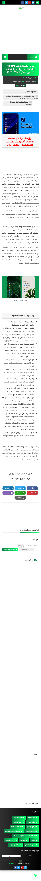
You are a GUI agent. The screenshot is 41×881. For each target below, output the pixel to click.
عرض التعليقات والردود (10, 549)
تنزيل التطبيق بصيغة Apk (20, 478)
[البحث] (3, 2)
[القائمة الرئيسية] (5, 57)
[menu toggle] (37, 2)
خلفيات (33, 840)
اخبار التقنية (32, 817)
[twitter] (26, 2)
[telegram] (33, 2)
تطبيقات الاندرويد (17, 81)
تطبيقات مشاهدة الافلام (12, 831)
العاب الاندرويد (18, 817)
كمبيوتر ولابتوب (10, 840)
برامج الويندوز (31, 826)
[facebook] (22, 2)
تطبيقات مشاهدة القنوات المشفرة (25, 835)
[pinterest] (29, 2)
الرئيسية (31, 57)
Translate (35, 856)
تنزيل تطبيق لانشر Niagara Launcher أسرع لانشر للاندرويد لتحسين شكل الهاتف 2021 (21, 97)
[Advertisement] (20, 31)
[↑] (20, 861)
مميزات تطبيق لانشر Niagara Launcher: (21, 103)
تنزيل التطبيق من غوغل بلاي (20, 473)
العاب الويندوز (17, 822)
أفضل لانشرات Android (23, 214)
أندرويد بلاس (12, 863)
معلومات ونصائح (30, 844)
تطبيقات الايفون (31, 831)
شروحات (23, 840)
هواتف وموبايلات (14, 844)
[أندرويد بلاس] (20, 8)
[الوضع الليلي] (35, 875)
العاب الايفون (32, 822)
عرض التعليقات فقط (26, 549)
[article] (20, 510)
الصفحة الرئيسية (30, 81)
